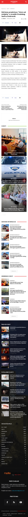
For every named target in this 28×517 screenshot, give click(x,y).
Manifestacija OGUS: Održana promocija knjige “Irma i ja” (18, 301)
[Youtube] (21, 502)
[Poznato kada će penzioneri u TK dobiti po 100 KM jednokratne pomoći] (5, 399)
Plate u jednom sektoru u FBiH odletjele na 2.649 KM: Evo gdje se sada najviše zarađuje (18, 406)
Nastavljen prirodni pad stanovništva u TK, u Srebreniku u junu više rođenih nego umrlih (17, 384)
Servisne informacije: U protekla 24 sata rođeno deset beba (18, 238)
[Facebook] (7, 502)
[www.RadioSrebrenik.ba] (14, 474)
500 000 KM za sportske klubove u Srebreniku (14, 153)
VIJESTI (8, 8)
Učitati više (13, 271)
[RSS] (14, 502)
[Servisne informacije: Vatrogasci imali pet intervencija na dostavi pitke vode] (5, 228)
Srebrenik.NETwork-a (22, 511)
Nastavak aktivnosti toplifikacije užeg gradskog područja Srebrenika (22, 108)
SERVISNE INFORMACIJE (14, 244)
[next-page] (5, 215)
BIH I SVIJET (14, 178)
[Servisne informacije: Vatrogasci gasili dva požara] (5, 246)
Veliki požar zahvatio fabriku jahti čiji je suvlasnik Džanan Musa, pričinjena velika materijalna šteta (18, 358)
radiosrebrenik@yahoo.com (18, 490)
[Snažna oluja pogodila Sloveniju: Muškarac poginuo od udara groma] (5, 365)
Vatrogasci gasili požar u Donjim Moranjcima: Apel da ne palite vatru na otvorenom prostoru (18, 292)
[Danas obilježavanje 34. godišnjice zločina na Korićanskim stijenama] (14, 198)
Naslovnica (3, 8)
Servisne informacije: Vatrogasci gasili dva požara (17, 247)
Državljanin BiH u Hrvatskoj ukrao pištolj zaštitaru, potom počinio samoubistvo (14, 181)
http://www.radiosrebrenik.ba (14, 120)
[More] (19, 22)
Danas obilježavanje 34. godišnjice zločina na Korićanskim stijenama (14, 209)
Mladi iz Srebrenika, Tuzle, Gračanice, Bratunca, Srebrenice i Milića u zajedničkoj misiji (7, 108)
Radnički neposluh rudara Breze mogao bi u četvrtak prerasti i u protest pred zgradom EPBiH (17, 391)
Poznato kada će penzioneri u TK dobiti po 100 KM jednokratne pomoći (17, 398)
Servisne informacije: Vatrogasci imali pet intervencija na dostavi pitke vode (17, 228)
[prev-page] (2, 215)
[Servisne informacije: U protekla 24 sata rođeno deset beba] (5, 237)
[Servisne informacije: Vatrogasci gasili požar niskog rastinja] (5, 255)
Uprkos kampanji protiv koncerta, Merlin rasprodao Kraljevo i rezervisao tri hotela (18, 350)
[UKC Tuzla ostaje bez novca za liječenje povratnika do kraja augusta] (5, 377)
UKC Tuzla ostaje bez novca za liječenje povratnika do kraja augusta (17, 377)
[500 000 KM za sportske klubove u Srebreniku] (14, 142)
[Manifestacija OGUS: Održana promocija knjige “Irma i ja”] (5, 301)
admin (4, 18)
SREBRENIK (12, 8)
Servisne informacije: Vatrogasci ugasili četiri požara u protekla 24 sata (17, 266)
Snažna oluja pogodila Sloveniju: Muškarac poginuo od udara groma (18, 365)
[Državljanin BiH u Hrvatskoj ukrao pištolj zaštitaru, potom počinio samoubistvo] (14, 170)
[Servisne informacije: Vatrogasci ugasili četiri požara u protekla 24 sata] (5, 265)
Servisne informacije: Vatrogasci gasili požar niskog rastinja (18, 256)
